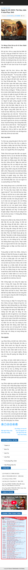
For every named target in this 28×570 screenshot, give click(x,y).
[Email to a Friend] (11, 424)
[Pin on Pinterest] (13, 424)
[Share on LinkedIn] (16, 424)
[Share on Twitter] (8, 424)
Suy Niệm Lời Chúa (5, 8)
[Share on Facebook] (5, 424)
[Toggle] (3, 445)
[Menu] (2, 3)
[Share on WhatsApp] (2, 424)
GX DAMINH (17, 15)
